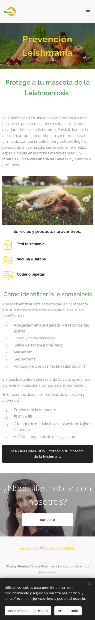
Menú (88, 11)
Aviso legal (29, 547)
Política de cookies (59, 547)
